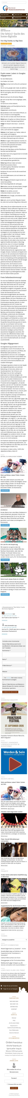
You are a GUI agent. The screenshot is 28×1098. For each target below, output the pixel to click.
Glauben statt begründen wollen (11, 812)
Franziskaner (14, 8)
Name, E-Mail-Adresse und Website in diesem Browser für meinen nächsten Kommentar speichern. (13, 686)
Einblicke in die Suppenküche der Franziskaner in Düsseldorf (12, 953)
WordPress (17, 1095)
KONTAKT (3, 18)
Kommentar (6, 650)
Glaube (15, 1053)
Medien (9, 43)
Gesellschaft (4, 43)
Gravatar (8, 677)
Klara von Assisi (15, 958)
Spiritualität (18, 1051)
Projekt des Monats (16, 1055)
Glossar (14, 1018)
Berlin (22, 1055)
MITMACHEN (18, 18)
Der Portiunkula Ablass (18, 960)
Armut (10, 1055)
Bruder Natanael (8, 614)
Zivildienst (4, 510)
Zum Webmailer (14, 1030)
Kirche (9, 1045)
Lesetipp (7, 1055)
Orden (9, 1042)
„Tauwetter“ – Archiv (20, 948)
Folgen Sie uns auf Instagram (10, 988)
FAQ (14, 1020)
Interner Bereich (14, 1033)
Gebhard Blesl (5, 958)
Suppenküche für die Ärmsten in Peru (13, 906)
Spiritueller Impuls (14, 1048)
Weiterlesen (11, 808)
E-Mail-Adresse (7, 665)
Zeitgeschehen (11, 45)
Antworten (4, 620)
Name (4, 659)
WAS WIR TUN (18, 14)
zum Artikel (5, 490)
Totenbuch (17, 1045)
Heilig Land (20, 1053)
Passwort (14, 1078)
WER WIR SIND (4, 14)
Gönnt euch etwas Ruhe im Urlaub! (12, 579)
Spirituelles (3, 45)
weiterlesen (4, 902)
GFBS (13, 1051)
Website (4, 671)
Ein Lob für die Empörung (9, 544)
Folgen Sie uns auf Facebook (10, 985)
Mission (8, 1051)
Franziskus (17, 1042)
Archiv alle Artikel (14, 1023)
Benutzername (14, 1072)
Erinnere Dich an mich (14, 1084)
